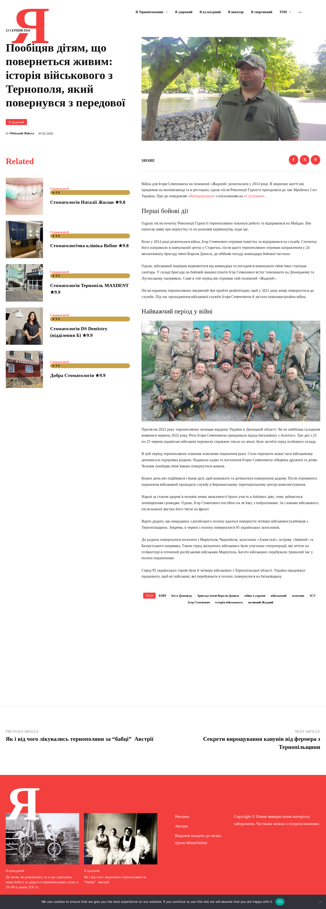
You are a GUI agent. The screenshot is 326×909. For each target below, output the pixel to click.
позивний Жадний (260, 602)
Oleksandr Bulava (22, 133)
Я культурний (15, 870)
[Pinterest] (315, 160)
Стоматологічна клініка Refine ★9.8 (89, 245)
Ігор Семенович (199, 602)
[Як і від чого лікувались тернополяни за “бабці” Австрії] (121, 838)
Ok (280, 902)
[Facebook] (293, 160)
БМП (162, 595)
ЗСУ (313, 595)
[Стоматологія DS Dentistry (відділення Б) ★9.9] (24, 326)
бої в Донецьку (181, 595)
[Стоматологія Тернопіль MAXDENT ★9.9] (24, 282)
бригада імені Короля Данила (218, 595)
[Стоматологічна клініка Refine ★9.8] (24, 239)
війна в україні (254, 595)
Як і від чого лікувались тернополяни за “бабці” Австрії (80, 739)
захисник (298, 595)
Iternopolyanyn (201, 196)
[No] (320, 901)
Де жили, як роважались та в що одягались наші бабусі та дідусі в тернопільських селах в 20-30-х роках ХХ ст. (42, 882)
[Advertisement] (231, 648)
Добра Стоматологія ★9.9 (77, 375)
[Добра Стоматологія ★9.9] (24, 369)
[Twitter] (304, 160)
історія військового (229, 602)
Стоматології (59, 188)
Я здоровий (16, 122)
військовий (278, 595)
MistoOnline (196, 843)
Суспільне (254, 196)
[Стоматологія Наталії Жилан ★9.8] (24, 196)
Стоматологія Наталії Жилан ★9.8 (87, 202)
